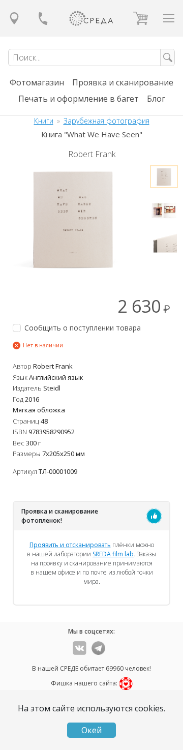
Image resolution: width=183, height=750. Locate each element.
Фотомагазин (37, 82)
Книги (43, 121)
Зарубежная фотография (106, 121)
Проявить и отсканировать (70, 545)
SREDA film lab (113, 554)
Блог (156, 98)
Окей (91, 730)
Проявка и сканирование (122, 82)
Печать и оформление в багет (78, 98)
